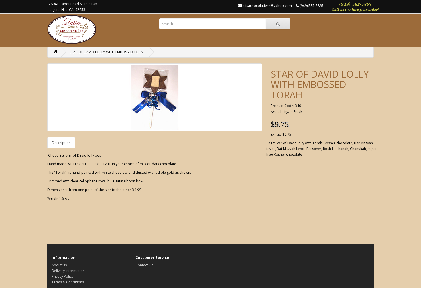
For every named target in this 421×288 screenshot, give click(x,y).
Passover (313, 148)
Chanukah (358, 148)
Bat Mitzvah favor (291, 148)
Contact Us (144, 265)
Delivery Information (68, 270)
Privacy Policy (62, 276)
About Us (59, 265)
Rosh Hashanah (335, 148)
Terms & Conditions (68, 282)
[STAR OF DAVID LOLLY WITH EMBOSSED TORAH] (154, 97)
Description (61, 142)
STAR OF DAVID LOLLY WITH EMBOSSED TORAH (107, 52)
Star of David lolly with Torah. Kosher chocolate (314, 143)
